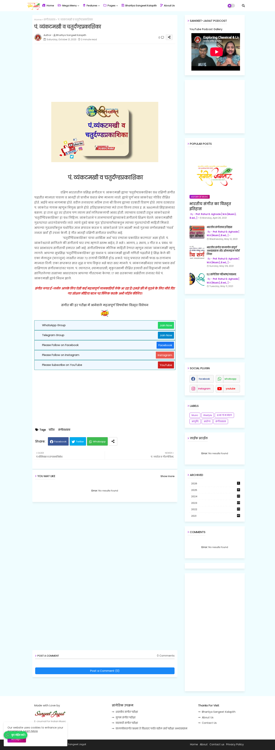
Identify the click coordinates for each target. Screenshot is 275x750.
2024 (215, 496)
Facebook (165, 345)
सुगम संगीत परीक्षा (125, 717)
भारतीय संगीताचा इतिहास (219, 227)
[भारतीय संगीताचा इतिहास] (197, 232)
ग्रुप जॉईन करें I (18, 735)
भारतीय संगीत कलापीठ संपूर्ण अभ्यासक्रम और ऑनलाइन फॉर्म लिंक (223, 251)
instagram (204, 388)
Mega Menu (69, 5)
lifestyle (207, 415)
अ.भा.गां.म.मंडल (224, 415)
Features (91, 5)
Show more (168, 476)
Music (195, 415)
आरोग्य (207, 421)
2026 (215, 483)
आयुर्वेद (195, 421)
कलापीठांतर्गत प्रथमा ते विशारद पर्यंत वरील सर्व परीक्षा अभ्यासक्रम (151, 728)
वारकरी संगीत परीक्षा (127, 723)
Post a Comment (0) (105, 671)
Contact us (217, 744)
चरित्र (51, 430)
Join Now (166, 325)
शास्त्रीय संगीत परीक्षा (127, 712)
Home (50, 5)
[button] (243, 5)
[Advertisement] (108, 73)
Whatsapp (99, 441)
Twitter (80, 441)
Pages (111, 5)
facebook (204, 378)
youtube (230, 388)
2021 (215, 516)
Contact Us (209, 723)
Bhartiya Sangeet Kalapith (141, 5)
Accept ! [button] (16, 739)
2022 (215, 509)
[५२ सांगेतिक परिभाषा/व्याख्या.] (197, 279)
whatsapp (230, 378)
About (204, 744)
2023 (215, 503)
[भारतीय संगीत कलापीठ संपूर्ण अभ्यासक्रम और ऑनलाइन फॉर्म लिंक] (197, 252)
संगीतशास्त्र (49, 19)
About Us (169, 5)
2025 (215, 490)
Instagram (165, 355)
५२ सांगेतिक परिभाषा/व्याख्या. (222, 274)
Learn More (30, 731)
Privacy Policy (235, 744)
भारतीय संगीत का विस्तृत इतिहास (210, 206)
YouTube (166, 365)
